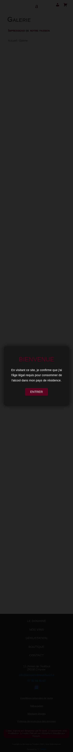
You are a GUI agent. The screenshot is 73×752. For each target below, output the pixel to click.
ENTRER (36, 391)
